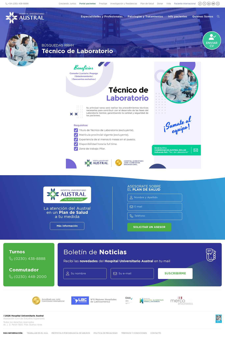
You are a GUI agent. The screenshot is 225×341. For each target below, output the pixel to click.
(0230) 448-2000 (30, 277)
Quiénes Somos (202, 16)
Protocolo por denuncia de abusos (71, 333)
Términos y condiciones (134, 333)
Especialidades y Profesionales (102, 16)
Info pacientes (177, 16)
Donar (160, 4)
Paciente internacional (185, 4)
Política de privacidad (106, 333)
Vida (168, 4)
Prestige (103, 4)
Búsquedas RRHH (58, 45)
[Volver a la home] (24, 22)
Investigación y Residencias (123, 4)
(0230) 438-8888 (29, 259)
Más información (67, 226)
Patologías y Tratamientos (145, 16)
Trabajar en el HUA (37, 333)
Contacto (155, 333)
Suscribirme (175, 273)
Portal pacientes (87, 4)
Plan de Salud (147, 4)
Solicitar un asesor (149, 227)
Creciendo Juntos (67, 4)
